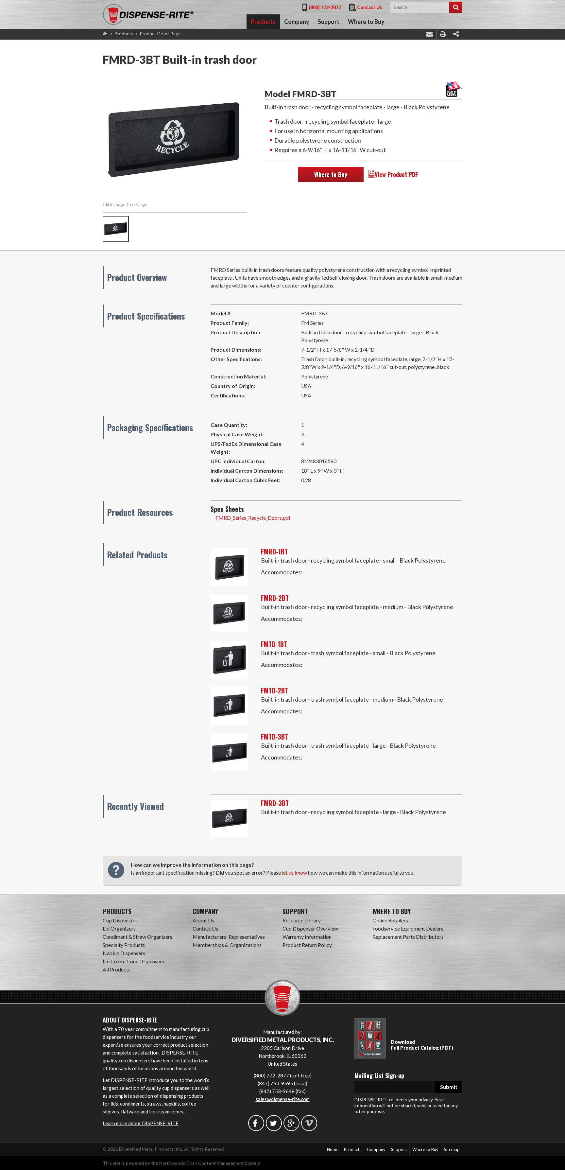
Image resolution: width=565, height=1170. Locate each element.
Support (328, 21)
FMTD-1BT (274, 644)
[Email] (429, 34)
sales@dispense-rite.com (283, 1099)
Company (296, 21)
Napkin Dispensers (124, 953)
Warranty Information (307, 937)
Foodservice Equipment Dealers (407, 928)
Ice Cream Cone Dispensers (133, 961)
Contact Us (369, 7)
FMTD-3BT (274, 737)
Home (332, 1149)
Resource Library (301, 920)
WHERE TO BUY (391, 911)
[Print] (442, 34)
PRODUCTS (117, 911)
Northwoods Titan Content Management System (209, 1163)
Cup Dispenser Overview (310, 928)
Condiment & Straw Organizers (137, 937)
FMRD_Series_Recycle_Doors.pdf (253, 518)
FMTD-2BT (274, 690)
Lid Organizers (119, 928)
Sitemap (452, 1149)
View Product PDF (396, 174)
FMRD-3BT (275, 803)
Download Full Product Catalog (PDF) (422, 1045)
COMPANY (205, 911)
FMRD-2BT (275, 598)
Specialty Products (124, 945)
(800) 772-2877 (325, 7)
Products (263, 21)
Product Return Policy (307, 945)
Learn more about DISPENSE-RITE (141, 1123)
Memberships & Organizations (227, 945)
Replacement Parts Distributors (408, 937)
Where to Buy (366, 21)
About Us (203, 920)
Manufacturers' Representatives (229, 937)
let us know (294, 872)
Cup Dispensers (120, 920)
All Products (116, 969)
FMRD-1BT (274, 551)
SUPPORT (295, 911)
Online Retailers (390, 920)
